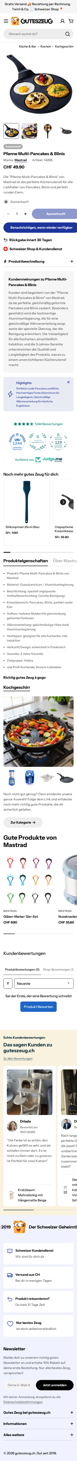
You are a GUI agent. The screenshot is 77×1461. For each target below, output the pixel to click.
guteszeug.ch (25, 1453)
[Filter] (7, 983)
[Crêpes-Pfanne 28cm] (65, 777)
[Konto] (62, 21)
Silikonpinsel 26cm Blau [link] (22, 527)
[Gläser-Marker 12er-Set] (29, 880)
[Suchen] (67, 34)
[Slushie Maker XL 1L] (11, 777)
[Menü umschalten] (6, 21)
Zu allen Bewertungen (18, 1058)
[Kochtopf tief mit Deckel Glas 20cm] (47, 777)
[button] (63, 502)
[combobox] (38, 34)
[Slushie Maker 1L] (29, 777)
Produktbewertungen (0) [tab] (22, 969)
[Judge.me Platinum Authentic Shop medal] (18, 441)
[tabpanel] (38, 620)
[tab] (25, 562)
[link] (27, 502)
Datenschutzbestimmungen (23, 1402)
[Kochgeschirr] (38, 731)
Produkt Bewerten (38, 1007)
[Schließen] (68, 382)
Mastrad (21, 160)
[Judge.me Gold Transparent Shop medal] (59, 441)
